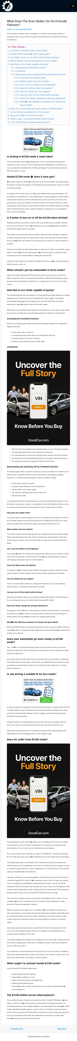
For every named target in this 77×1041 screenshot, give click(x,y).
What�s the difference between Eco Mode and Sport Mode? (42, 103)
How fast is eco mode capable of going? (29, 64)
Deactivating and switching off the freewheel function (40, 74)
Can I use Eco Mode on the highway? (38, 85)
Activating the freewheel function (30, 67)
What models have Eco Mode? (34, 81)
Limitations (20, 71)
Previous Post (16, 1029)
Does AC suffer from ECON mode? (26, 115)
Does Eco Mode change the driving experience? (43, 98)
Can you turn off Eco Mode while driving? (39, 95)
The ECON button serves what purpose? (31, 122)
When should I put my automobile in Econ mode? (33, 61)
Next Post (62, 1029)
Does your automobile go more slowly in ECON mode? (36, 108)
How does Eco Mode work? (33, 78)
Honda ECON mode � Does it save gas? (30, 54)
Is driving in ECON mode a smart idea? (29, 50)
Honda (9, 29)
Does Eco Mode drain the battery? (36, 88)
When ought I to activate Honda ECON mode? (32, 119)
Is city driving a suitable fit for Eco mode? (30, 112)
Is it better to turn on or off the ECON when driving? (34, 57)
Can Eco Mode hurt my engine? (35, 91)
